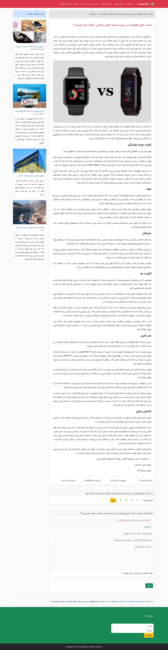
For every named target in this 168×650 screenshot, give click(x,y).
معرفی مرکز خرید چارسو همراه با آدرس (31, 175)
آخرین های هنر (92, 3)
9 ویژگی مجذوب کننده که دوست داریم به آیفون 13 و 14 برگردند (29, 47)
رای (113, 500)
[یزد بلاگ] (146, 4)
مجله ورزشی (119, 3)
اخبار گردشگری (66, 3)
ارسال (149, 585)
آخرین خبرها (79, 3)
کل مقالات (130, 3)
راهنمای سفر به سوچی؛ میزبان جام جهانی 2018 (30, 228)
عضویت (149, 635)
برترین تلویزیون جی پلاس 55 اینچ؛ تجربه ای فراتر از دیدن (29, 112)
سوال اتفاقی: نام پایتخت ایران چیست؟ (137, 573)
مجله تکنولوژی (106, 3)
